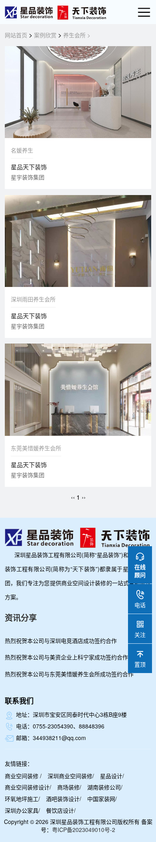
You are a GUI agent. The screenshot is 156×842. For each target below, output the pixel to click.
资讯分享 (21, 617)
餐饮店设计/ (61, 810)
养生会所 (74, 35)
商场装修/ (69, 787)
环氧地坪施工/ (22, 799)
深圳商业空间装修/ (71, 776)
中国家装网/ (102, 799)
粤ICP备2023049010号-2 (83, 830)
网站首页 (16, 35)
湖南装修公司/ (104, 787)
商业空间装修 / (23, 776)
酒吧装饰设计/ (63, 799)
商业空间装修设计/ (28, 787)
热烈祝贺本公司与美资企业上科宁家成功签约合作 (66, 657)
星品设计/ (112, 776)
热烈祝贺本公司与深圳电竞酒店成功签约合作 (61, 641)
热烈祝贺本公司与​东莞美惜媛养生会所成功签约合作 (69, 674)
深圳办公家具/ (22, 810)
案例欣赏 (45, 35)
